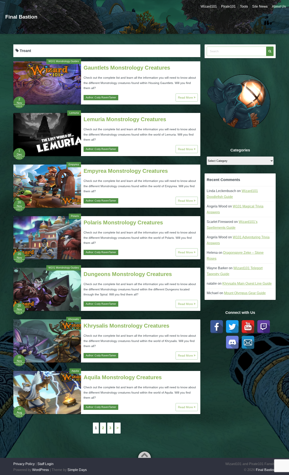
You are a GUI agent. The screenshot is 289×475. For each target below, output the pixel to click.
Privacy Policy (24, 464)
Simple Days (77, 470)
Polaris (75, 216)
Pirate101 (228, 6)
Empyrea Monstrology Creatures (126, 171)
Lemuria (74, 112)
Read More (186, 97)
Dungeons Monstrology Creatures (128, 274)
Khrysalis (73, 319)
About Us (279, 6)
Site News (260, 6)
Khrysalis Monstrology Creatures (126, 326)
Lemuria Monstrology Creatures (125, 119)
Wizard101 (209, 6)
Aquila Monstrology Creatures (123, 377)
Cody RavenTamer (105, 97)
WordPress (40, 470)
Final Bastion (21, 17)
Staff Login (45, 464)
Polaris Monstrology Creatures (123, 222)
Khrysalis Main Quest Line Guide (247, 283)
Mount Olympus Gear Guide (245, 293)
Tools (244, 6)
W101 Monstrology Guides (63, 61)
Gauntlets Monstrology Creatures (127, 68)
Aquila (75, 370)
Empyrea (74, 164)
